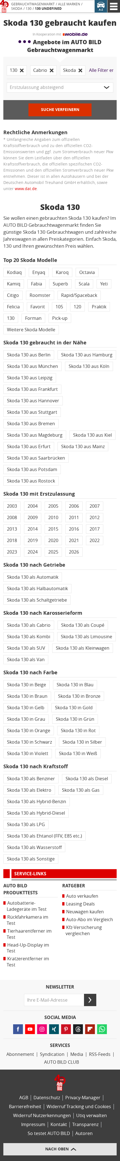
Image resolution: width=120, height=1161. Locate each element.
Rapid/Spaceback (79, 295)
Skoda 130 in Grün (75, 719)
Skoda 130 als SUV (26, 648)
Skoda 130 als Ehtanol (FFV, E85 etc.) (44, 836)
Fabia (36, 284)
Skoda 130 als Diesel (87, 778)
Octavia (87, 272)
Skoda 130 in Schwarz (29, 742)
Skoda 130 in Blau (75, 684)
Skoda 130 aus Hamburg (86, 355)
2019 (33, 540)
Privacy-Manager (82, 1097)
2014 (33, 529)
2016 (74, 529)
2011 (74, 517)
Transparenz (85, 1124)
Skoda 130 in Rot (78, 730)
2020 (53, 540)
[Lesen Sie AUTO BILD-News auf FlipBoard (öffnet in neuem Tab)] (90, 1029)
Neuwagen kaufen (85, 911)
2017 (95, 529)
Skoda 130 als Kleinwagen (82, 648)
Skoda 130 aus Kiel (92, 435)
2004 (33, 506)
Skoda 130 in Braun (27, 696)
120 (77, 306)
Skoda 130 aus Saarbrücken (36, 458)
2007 (95, 506)
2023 (12, 552)
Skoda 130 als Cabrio (29, 625)
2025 (53, 552)
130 (29, 9)
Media (76, 1054)
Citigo (13, 295)
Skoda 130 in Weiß (78, 753)
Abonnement (20, 1054)
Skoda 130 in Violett (27, 753)
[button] (60, 87)
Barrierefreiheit (25, 1106)
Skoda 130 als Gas (81, 790)
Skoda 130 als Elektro (29, 790)
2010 (53, 517)
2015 (53, 529)
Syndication (52, 1054)
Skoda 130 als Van (26, 659)
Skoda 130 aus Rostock (31, 481)
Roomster (40, 295)
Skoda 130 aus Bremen (31, 423)
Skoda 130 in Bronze (79, 696)
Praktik (99, 306)
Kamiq (13, 284)
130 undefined (48, 9)
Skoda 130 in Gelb (25, 707)
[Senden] (90, 1000)
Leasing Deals (80, 904)
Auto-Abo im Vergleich (89, 919)
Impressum (33, 1124)
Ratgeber (73, 885)
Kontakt (59, 1124)
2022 (95, 540)
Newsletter (60, 987)
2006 (74, 506)
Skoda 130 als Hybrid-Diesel (36, 813)
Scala (84, 284)
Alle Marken (69, 4)
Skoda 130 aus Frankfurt (32, 389)
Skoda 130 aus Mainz (83, 446)
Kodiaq (14, 272)
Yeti (104, 284)
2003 (12, 506)
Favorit (37, 306)
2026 (74, 552)
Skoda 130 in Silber (82, 742)
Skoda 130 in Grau (26, 719)
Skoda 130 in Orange (28, 730)
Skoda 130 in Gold (74, 707)
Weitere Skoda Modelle (31, 329)
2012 (95, 517)
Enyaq (38, 272)
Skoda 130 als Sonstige (31, 859)
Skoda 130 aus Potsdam (32, 469)
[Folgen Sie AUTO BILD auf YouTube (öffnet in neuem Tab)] (30, 1029)
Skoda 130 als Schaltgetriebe (37, 600)
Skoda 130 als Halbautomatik (37, 588)
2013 (12, 529)
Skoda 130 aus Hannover (33, 400)
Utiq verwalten (91, 1115)
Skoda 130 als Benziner (31, 778)
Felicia (13, 306)
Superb (60, 284)
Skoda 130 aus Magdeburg (35, 435)
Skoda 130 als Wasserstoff (34, 847)
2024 (33, 552)
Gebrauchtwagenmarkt (33, 4)
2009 (33, 517)
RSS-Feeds (100, 1054)
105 (59, 306)
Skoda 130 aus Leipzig (29, 377)
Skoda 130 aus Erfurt (29, 446)
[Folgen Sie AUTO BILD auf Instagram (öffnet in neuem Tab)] (42, 1029)
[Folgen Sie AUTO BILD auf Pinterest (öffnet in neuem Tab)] (66, 1029)
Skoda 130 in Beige (26, 684)
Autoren (84, 1133)
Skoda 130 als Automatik (32, 577)
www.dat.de (26, 188)
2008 (12, 517)
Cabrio (40, 70)
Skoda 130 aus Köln (89, 366)
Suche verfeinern (60, 109)
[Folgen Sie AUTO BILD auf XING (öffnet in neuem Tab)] (54, 1029)
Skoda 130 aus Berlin (29, 355)
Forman (33, 318)
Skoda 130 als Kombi (28, 636)
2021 (74, 540)
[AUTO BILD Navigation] (113, 6)
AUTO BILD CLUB (61, 1062)
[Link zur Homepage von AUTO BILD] (4, 6)
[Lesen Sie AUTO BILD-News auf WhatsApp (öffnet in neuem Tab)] (102, 1029)
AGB (23, 1097)
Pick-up (60, 318)
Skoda (16, 9)
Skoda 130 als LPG (26, 824)
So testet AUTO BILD (49, 1133)
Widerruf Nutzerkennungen (42, 1115)
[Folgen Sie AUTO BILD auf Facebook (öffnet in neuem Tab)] (18, 1029)
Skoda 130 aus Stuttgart (32, 412)
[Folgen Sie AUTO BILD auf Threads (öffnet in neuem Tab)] (78, 1029)
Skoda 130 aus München (32, 366)
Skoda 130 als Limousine (86, 636)
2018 (12, 540)
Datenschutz (46, 1097)
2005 (53, 506)
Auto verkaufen (82, 896)
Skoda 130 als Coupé (82, 625)
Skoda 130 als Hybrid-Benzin (36, 801)
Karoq (62, 272)
